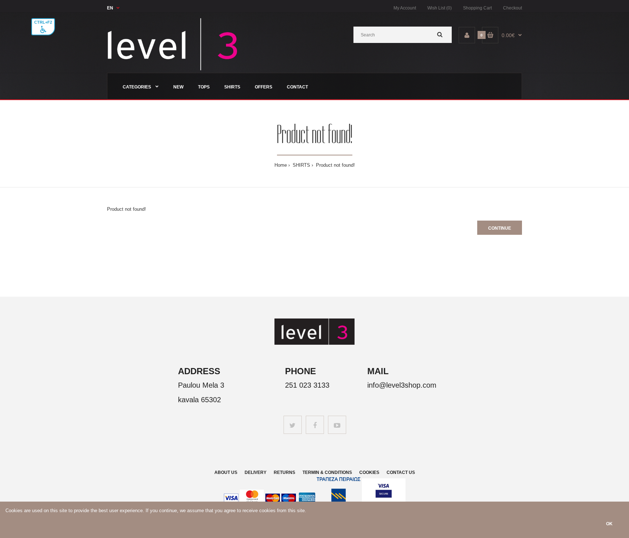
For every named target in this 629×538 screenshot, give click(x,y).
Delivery (255, 472)
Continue (499, 228)
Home (280, 165)
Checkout (512, 8)
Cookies (369, 472)
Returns (284, 472)
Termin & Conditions (327, 472)
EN (110, 8)
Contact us (401, 472)
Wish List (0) (439, 8)
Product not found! (334, 165)
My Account (404, 8)
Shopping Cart (477, 8)
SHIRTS (300, 165)
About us (225, 472)
